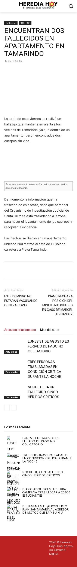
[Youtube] (48, 561)
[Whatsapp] (58, 561)
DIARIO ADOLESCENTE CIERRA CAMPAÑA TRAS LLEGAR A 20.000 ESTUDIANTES (46, 492)
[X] (32, 70)
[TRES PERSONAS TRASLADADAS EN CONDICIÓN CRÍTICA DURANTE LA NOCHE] (15, 366)
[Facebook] (22, 70)
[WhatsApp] (51, 70)
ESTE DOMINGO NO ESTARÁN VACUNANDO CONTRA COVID (20, 300)
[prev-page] (7, 407)
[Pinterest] (41, 70)
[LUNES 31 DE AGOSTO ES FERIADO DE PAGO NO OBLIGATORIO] (15, 346)
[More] (61, 70)
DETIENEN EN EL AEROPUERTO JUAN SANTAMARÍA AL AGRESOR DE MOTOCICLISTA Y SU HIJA (45, 509)
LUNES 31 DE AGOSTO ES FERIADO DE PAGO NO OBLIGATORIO (48, 346)
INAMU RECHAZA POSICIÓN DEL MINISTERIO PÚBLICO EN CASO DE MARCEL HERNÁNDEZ (57, 305)
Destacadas (11, 23)
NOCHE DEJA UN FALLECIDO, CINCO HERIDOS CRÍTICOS (43, 392)
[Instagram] (28, 561)
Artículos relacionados (20, 330)
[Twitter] (38, 561)
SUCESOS (25, 23)
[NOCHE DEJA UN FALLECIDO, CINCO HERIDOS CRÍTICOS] (15, 392)
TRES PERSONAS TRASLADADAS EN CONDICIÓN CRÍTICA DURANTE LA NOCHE (47, 458)
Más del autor (49, 330)
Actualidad (11, 351)
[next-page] (13, 407)
